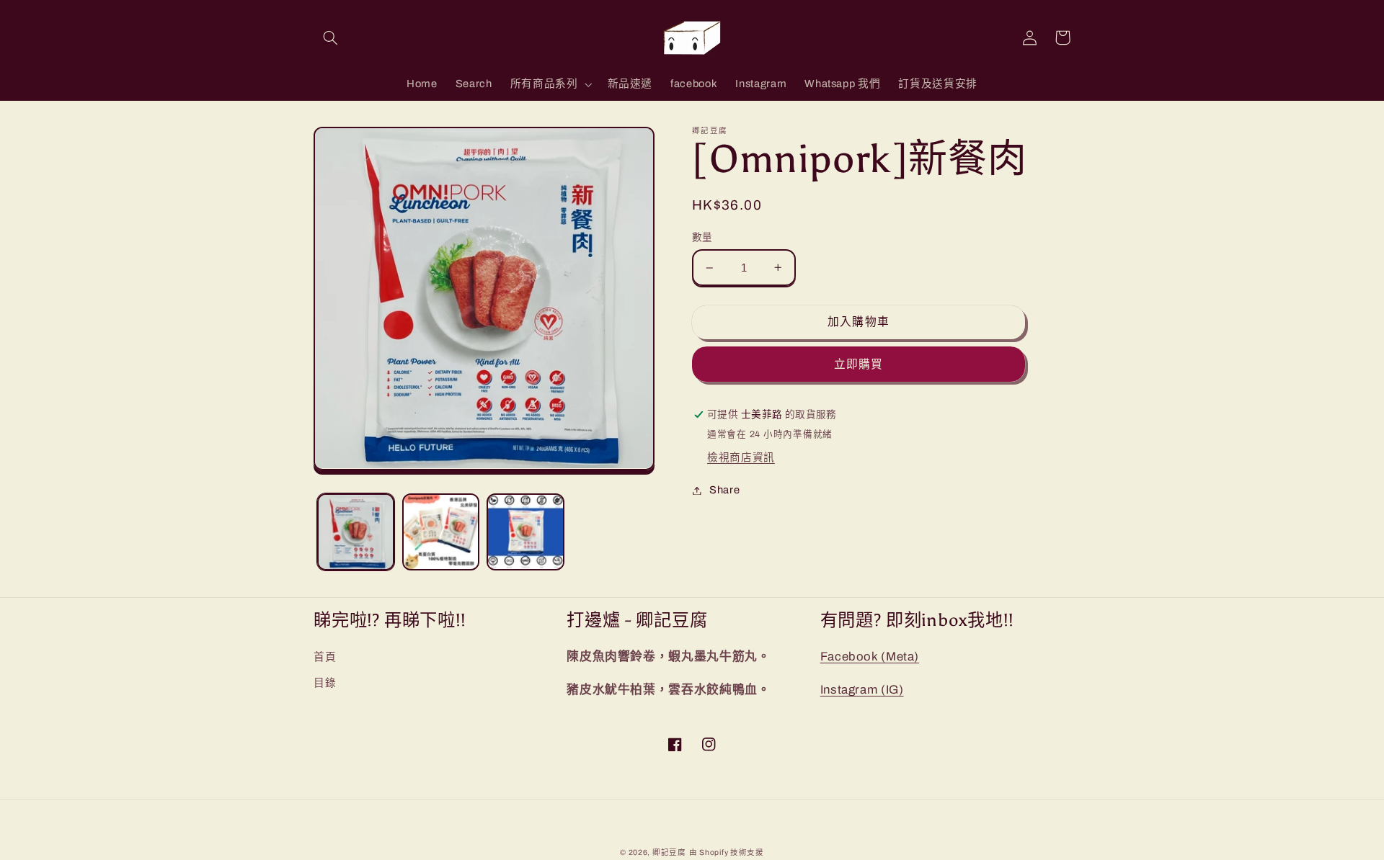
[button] (330, 37)
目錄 (325, 683)
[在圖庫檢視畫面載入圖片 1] (355, 531)
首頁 (325, 657)
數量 (702, 237)
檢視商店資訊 (741, 457)
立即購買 (858, 364)
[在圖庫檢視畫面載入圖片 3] (525, 531)
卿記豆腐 (669, 852)
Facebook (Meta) (869, 656)
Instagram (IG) (862, 689)
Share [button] (724, 490)
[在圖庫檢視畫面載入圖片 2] (440, 531)
